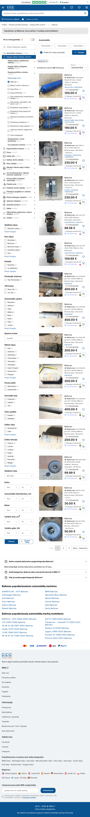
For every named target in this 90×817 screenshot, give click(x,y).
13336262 (68, 155)
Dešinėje (11, 418)
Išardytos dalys (15, 228)
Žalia (10, 309)
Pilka (10, 322)
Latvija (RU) (35, 773)
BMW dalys (6, 761)
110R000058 (77, 87)
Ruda (10, 319)
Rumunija (12, 459)
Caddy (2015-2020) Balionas (14, 629)
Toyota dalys (78, 761)
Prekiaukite (6, 696)
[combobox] (46, 45)
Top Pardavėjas (15, 280)
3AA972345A (69, 122)
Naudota (12, 265)
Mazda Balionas (52, 598)
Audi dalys (30, 761)
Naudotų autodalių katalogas (18, 25)
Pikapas (11, 374)
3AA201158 (68, 87)
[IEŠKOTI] (85, 13)
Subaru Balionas (9, 605)
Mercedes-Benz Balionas (56, 595)
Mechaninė (13, 386)
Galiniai (11, 402)
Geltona (11, 305)
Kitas (75, 548)
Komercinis (12, 371)
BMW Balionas (51, 591)
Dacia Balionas (51, 608)
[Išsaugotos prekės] (79, 7)
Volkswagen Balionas (11, 595)
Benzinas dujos (15, 247)
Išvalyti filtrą (27, 541)
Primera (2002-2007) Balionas (58, 638)
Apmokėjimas (7, 712)
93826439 (68, 345)
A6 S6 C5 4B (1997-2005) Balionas (17, 625)
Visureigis (12, 365)
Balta (11, 315)
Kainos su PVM (32, 19)
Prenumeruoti (48, 790)
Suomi (16, 778)
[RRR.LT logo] (11, 7)
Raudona (12, 302)
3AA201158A (79, 120)
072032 (67, 190)
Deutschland (58, 773)
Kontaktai (5, 687)
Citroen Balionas (52, 601)
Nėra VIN (12, 289)
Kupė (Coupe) (13, 368)
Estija (10, 453)
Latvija (11, 446)
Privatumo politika (9, 678)
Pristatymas (6, 707)
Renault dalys (16, 764)
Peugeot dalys (28, 764)
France (7, 778)
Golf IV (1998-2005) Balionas (58, 619)
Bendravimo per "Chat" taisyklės (14, 726)
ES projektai (6, 682)
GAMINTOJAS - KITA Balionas (15, 591)
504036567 (68, 314)
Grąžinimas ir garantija (10, 717)
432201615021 (69, 222)
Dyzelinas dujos (14, 250)
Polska (82, 773)
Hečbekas (12, 355)
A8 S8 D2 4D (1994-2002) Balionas (17, 635)
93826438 (68, 284)
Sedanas (12, 352)
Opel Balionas (51, 605)
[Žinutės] (71, 7)
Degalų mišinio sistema (37, 25)
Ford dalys (6, 764)
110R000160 (76, 155)
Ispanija (11, 456)
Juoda (11, 325)
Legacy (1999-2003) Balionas (58, 631)
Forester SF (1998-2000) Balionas (60, 635)
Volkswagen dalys (19, 761)
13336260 (74, 190)
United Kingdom (11, 773)
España (47, 773)
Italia (25, 778)
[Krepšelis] (86, 7)
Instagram (6, 751)
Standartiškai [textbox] (77, 67)
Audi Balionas (8, 598)
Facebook (5, 742)
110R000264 (68, 157)
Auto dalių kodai (8, 731)
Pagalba (5, 692)
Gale (10, 431)
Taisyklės (5, 721)
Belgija (11, 463)
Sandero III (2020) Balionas (57, 628)
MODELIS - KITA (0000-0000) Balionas (19, 619)
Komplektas (13, 428)
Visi (10, 406)
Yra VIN (12, 293)
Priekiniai (12, 399)
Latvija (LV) (71, 773)
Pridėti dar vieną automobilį (54, 52)
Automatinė (13, 390)
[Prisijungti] (64, 7)
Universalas (13, 358)
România (34, 778)
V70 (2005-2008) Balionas (13, 622)
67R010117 (79, 222)
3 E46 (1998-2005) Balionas (14, 632)
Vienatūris (12, 361)
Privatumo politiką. (29, 797)
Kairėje (11, 415)
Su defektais (13, 268)
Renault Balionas (9, 608)
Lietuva (12, 443)
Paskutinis (83, 548)
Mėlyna (11, 312)
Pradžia (4, 25)
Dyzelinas (12, 240)
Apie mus (5, 673)
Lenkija (11, 450)
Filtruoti (81, 52)
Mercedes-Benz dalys (44, 761)
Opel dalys (67, 761)
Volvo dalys (58, 761)
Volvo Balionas (8, 601)
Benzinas (12, 243)
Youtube (5, 747)
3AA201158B (69, 120)
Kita (10, 253)
